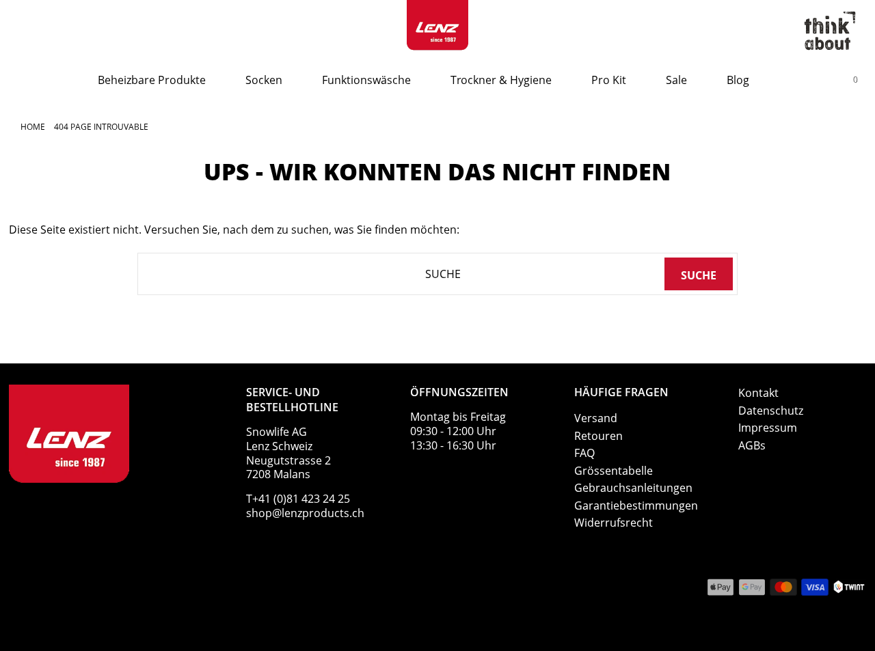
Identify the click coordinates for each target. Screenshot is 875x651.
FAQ (584, 452)
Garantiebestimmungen (636, 505)
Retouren (598, 435)
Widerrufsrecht (613, 522)
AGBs (752, 445)
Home (33, 127)
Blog (738, 79)
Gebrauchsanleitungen (633, 487)
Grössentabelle (613, 470)
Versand (595, 418)
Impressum (767, 427)
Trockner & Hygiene (501, 79)
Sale (676, 79)
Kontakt (758, 392)
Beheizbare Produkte (152, 79)
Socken (263, 79)
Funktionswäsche (366, 79)
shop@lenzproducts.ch (305, 513)
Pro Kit (608, 79)
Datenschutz (770, 410)
